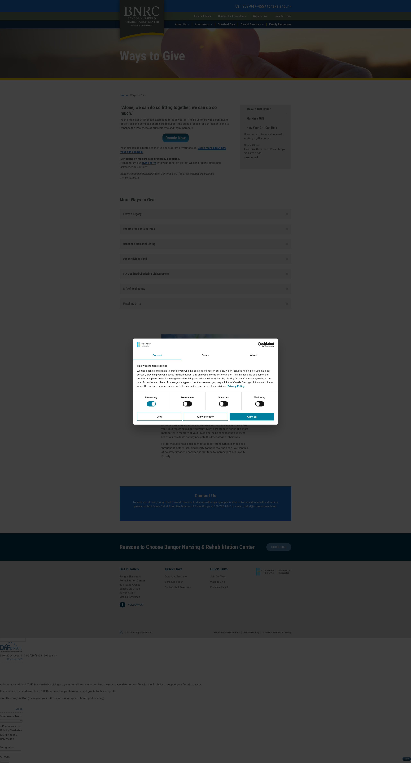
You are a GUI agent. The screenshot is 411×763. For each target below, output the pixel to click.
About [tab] (253, 355)
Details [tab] (206, 355)
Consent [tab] (157, 355)
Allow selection (205, 416)
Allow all (252, 416)
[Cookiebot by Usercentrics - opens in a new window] (260, 344)
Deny (159, 416)
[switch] (187, 403)
